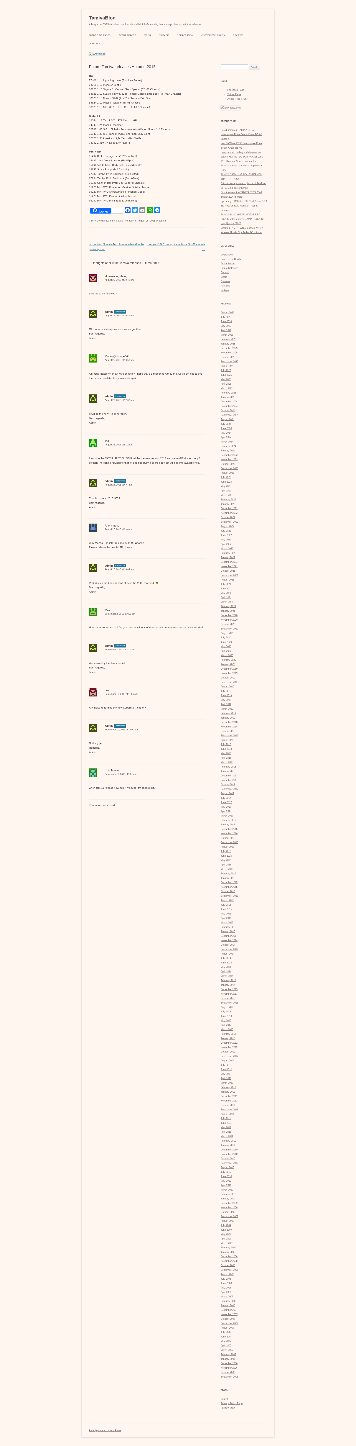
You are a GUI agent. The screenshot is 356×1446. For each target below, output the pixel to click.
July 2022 (226, 530)
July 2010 (226, 1171)
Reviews (238, 35)
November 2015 (229, 887)
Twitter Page (234, 94)
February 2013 (228, 1033)
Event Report (127, 35)
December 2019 (229, 668)
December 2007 (229, 1310)
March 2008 (227, 1296)
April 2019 (226, 704)
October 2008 (228, 1265)
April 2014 (226, 971)
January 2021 (228, 610)
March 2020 (227, 655)
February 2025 (228, 392)
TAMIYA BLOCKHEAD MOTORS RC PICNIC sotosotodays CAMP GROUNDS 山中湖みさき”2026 (243, 219)
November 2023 (229, 459)
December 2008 (229, 1256)
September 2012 (229, 1056)
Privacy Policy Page (232, 1403)
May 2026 (226, 325)
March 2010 (227, 1189)
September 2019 (229, 682)
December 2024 (229, 401)
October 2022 (228, 517)
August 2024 (227, 419)
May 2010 (226, 1180)
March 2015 (227, 922)
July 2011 (226, 1118)
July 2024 (226, 423)
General (225, 272)
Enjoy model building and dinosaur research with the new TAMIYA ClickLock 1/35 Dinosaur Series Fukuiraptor (242, 157)
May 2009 (226, 1234)
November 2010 (229, 1154)
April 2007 (226, 1345)
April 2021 (226, 597)
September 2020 (229, 628)
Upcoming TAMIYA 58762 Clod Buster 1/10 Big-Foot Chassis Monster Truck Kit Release (244, 206)
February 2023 (228, 499)
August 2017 (227, 793)
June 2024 (226, 428)
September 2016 (229, 842)
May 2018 (226, 753)
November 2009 (229, 1207)
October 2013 (228, 998)
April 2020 (226, 651)
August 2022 (227, 526)
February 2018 (228, 766)
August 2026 (227, 312)
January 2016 (228, 878)
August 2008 (227, 1274)
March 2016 (227, 869)
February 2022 (228, 553)
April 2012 (226, 1078)
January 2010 (228, 1198)
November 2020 (229, 619)
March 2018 (227, 762)
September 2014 (229, 949)
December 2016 (229, 829)
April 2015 (226, 918)
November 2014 (229, 940)
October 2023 (228, 464)
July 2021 (226, 584)
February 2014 (228, 980)
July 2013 (226, 1011)
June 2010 (226, 1176)
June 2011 (226, 1123)
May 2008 (226, 1287)
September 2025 (229, 361)
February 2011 (228, 1140)
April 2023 (226, 490)
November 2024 (229, 406)
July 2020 (226, 637)
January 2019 (228, 717)
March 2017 (227, 815)
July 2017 (226, 797)
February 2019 (228, 713)
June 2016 (226, 855)
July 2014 (226, 958)
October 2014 (228, 944)
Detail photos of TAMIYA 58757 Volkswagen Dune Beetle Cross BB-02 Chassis (241, 134)
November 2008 (229, 1261)
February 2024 (228, 446)
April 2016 (226, 864)
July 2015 (226, 904)
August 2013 (227, 1007)
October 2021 (228, 570)
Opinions (94, 43)
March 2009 (227, 1243)
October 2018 (228, 731)
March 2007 (227, 1350)
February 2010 (228, 1194)
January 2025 (228, 397)
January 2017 (228, 824)
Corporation (185, 35)
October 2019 (228, 677)
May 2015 (226, 913)
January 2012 (228, 1091)
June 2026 (226, 321)
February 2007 (228, 1354)
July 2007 (226, 1332)
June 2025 (226, 374)
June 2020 (226, 642)
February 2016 (228, 873)
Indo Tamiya (112, 770)
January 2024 (228, 450)
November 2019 (229, 673)
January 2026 (228, 343)
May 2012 (226, 1074)
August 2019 (227, 686)
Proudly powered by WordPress (105, 1430)
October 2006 (228, 1372)
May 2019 (226, 700)
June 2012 (226, 1069)
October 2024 (228, 410)
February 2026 (228, 339)
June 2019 (226, 695)
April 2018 (226, 757)
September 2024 (229, 415)
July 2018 (226, 744)
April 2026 (226, 330)
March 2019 (227, 708)
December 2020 (229, 615)
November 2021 (229, 566)
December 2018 (229, 722)
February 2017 (228, 820)
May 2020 (226, 646)
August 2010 (227, 1167)
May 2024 (226, 432)
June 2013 (226, 1016)
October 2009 (228, 1212)
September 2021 (229, 575)
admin (162, 220)
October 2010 (228, 1158)
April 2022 (226, 544)
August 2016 (227, 846)
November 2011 (229, 1100)
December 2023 (229, 455)
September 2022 (229, 521)
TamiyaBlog (102, 18)
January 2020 (228, 664)
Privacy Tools (228, 1407)
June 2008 (226, 1283)
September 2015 (229, 895)
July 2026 (226, 317)
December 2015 (229, 882)
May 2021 (226, 593)
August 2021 (227, 579)
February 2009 (228, 1247)
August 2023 (227, 472)
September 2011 (229, 1109)
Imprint (224, 1399)
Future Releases (100, 35)
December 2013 (229, 989)
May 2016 (226, 860)
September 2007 (229, 1323)
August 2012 (227, 1060)
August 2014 (227, 953)
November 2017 (229, 780)
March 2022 (227, 548)
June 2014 (226, 962)
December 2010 (229, 1149)
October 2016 (228, 838)
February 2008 (228, 1301)
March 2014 (227, 976)
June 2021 (226, 588)
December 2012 (229, 1042)
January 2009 (228, 1252)
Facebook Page (235, 89)
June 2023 (226, 481)
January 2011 (228, 1145)
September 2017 (229, 789)
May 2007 (226, 1341)
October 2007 (228, 1318)
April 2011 (226, 1131)
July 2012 (226, 1065)
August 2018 (227, 740)
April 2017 (226, 811)
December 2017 (229, 775)
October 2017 (228, 784)
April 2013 (226, 1025)
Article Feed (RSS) (237, 98)
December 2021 (229, 561)
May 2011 (226, 1127)
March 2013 (227, 1029)
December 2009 (229, 1203)
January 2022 (228, 557)
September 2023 (229, 468)
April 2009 (226, 1238)
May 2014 (226, 967)
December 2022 (229, 508)
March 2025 (227, 388)
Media (147, 35)
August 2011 (227, 1114)
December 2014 (229, 936)
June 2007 (226, 1336)
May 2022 (226, 539)
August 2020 (227, 633)
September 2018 (229, 735)
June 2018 (226, 748)
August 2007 (227, 1327)
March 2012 (227, 1082)
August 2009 (227, 1220)
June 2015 (226, 909)
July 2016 (226, 851)
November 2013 (229, 993)
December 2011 (229, 1096)
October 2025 (228, 357)
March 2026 (227, 334)
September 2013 (229, 1002)
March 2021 (227, 602)
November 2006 (229, 1367)
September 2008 (229, 1269)
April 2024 (226, 437)
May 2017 (226, 806)
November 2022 (229, 512)
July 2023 (226, 477)
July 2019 (226, 691)
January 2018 (228, 771)
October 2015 (228, 891)
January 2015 (228, 931)
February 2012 (228, 1087)
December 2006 (229, 1363)
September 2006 (229, 1376)
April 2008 (226, 1292)
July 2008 (226, 1278)
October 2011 (228, 1105)
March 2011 (227, 1136)
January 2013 (228, 1038)
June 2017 (226, 802)
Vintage (164, 35)
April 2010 (226, 1185)
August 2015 (227, 900)
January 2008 (228, 1305)
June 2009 (226, 1229)
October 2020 (228, 624)
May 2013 (226, 1020)
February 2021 (228, 606)
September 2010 (229, 1163)
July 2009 (226, 1225)
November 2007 (229, 1314)
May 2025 (226, 379)
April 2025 (226, 383)
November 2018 (229, 726)
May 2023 (226, 486)
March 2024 (227, 441)
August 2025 (227, 366)
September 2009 (229, 1216)
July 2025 (226, 370)
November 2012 (229, 1047)
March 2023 (227, 495)
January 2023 (228, 504)
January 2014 (228, 984)
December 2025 (229, 348)
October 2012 (228, 1051)
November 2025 (229, 352)
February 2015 (228, 927)
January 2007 (228, 1359)
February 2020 (228, 659)
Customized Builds (213, 35)
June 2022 (226, 535)
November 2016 (229, 833)
